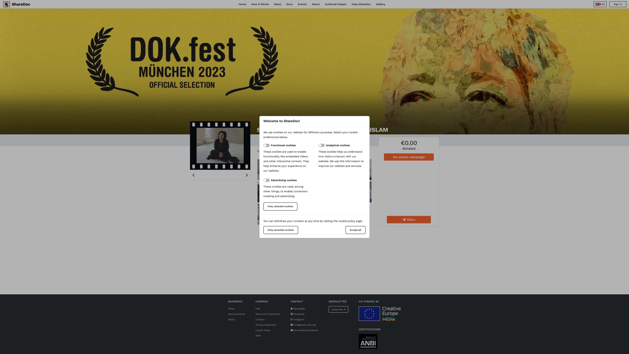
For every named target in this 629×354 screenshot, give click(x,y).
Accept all (355, 230)
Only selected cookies (280, 206)
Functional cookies (283, 145)
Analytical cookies (338, 145)
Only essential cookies (281, 230)
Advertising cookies (284, 180)
